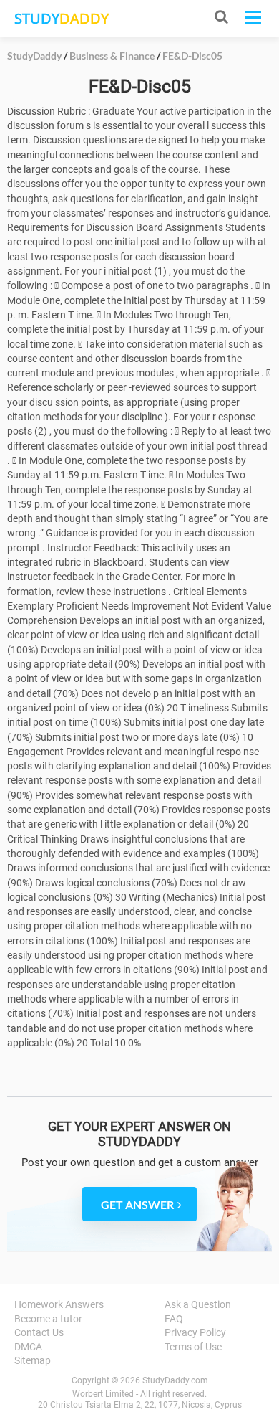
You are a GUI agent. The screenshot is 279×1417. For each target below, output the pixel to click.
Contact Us (39, 1332)
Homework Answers (59, 1304)
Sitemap (32, 1360)
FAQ (174, 1318)
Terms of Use (193, 1346)
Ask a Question (198, 1304)
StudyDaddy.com (175, 1380)
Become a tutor (48, 1318)
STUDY (61, 18)
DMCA (28, 1346)
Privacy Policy (195, 1332)
